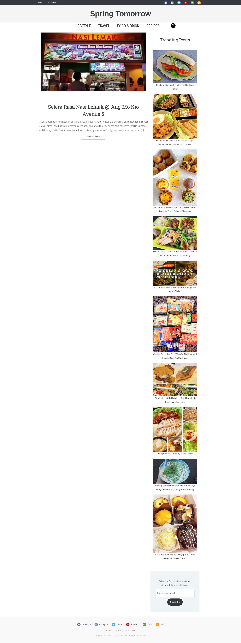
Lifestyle (83, 26)
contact (119, 630)
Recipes (153, 26)
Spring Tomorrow (120, 13)
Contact (53, 2)
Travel (104, 26)
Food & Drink (128, 26)
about (109, 630)
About (41, 2)
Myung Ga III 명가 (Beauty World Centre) (175, 453)
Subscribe (175, 602)
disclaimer (130, 630)
